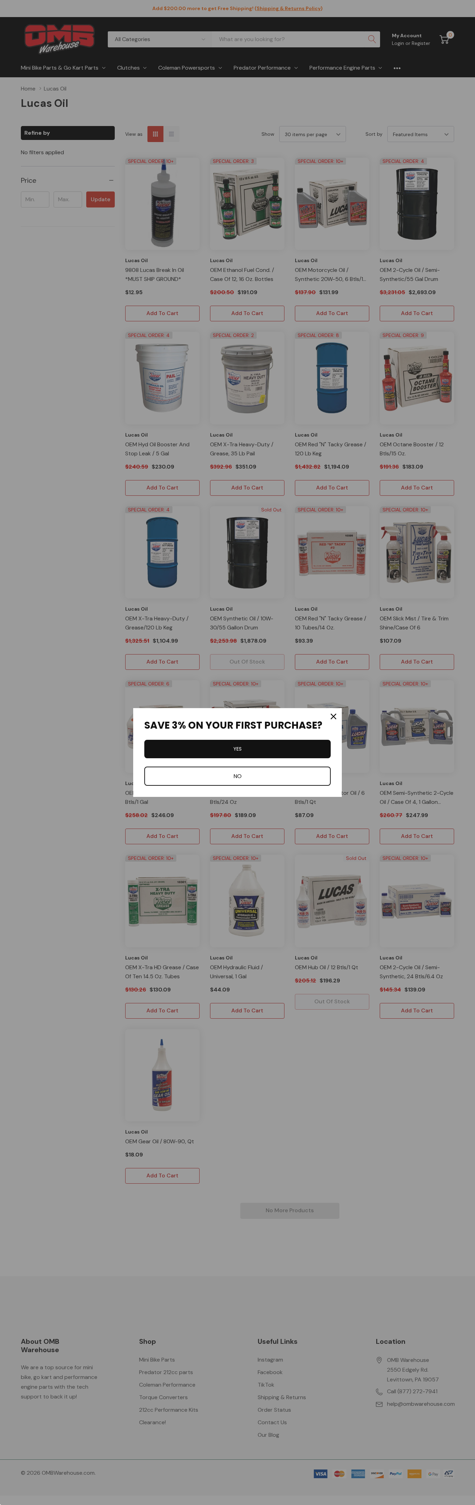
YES (237, 748)
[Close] (333, 716)
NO (237, 776)
